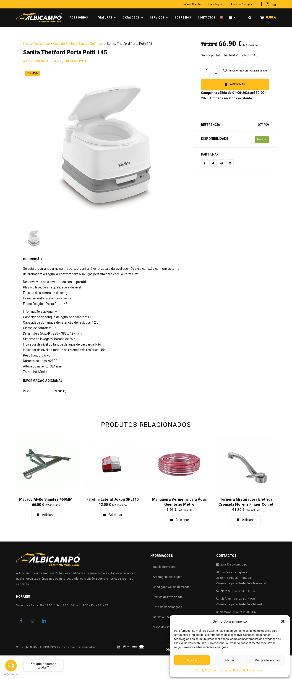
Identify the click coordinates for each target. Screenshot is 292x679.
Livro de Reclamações (167, 607)
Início (26, 43)
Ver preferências (267, 660)
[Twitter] (213, 163)
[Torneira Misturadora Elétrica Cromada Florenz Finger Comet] (246, 465)
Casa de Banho (64, 43)
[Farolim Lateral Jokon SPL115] (113, 465)
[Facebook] (261, 4)
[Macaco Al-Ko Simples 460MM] (46, 465)
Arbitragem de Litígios (167, 577)
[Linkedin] (274, 4)
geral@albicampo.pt (233, 564)
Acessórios (42, 43)
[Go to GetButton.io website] (11, 674)
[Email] (230, 163)
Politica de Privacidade (247, 670)
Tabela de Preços (164, 566)
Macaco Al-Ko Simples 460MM (46, 499)
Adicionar (237, 84)
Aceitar (192, 660)
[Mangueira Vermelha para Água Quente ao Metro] (179, 465)
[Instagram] (267, 4)
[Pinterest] (221, 163)
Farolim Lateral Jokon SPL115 (112, 499)
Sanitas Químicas (90, 43)
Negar (229, 660)
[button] (283, 621)
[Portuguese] (223, 15)
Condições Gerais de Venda (213, 670)
